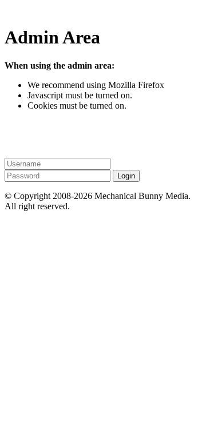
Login (126, 176)
